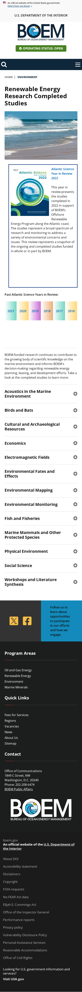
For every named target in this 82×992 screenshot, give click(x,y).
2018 (47, 311)
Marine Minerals (16, 687)
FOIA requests (13, 889)
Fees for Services (17, 715)
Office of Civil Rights (17, 958)
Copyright (10, 882)
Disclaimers (11, 874)
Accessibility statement (20, 866)
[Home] (41, 32)
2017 (59, 311)
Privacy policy (13, 927)
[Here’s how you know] (41, 4)
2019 (35, 311)
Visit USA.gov (13, 979)
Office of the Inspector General (26, 912)
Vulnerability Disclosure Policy (25, 935)
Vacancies (12, 726)
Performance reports (19, 920)
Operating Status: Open (43, 48)
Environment (14, 681)
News (8, 732)
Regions (10, 721)
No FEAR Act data (16, 897)
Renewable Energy (18, 676)
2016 (71, 311)
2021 (10, 311)
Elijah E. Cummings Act (19, 905)
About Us (11, 738)
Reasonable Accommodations (25, 950)
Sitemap (10, 743)
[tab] (41, 393)
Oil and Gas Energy (18, 670)
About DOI (10, 859)
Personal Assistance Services (24, 943)
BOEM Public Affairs (19, 789)
